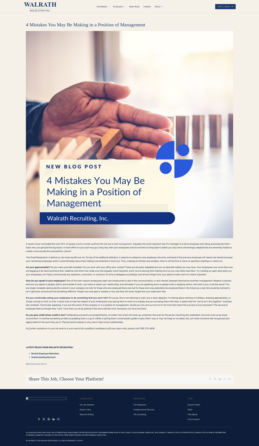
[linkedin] (53, 419)
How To (44, 364)
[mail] (58, 419)
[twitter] (44, 419)
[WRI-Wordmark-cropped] (40, 2)
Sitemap (80, 441)
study (37, 244)
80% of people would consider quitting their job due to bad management (96, 244)
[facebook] (39, 419)
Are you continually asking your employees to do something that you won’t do (66, 298)
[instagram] (49, 419)
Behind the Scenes (33, 364)
